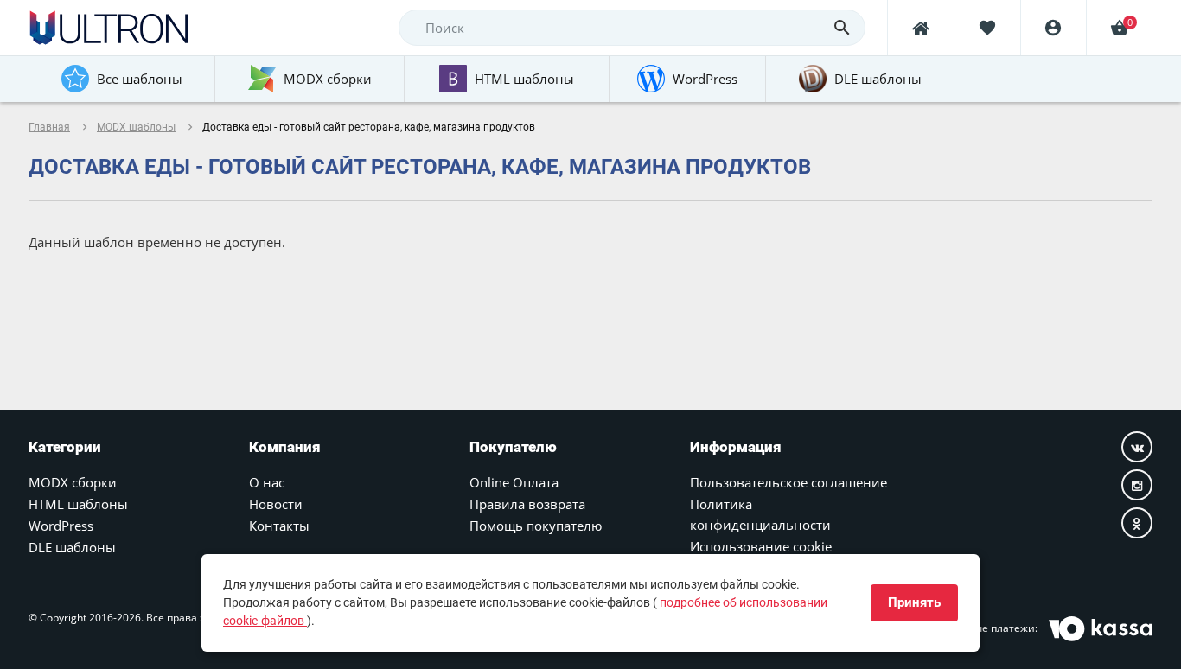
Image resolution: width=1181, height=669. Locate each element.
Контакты (279, 525)
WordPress (61, 525)
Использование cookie (761, 546)
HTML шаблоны (78, 504)
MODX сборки (73, 482)
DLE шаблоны (72, 547)
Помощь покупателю (535, 525)
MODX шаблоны (136, 127)
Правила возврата (527, 504)
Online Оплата (514, 482)
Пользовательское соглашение (788, 482)
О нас (266, 482)
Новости (276, 504)
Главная (49, 127)
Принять (914, 602)
